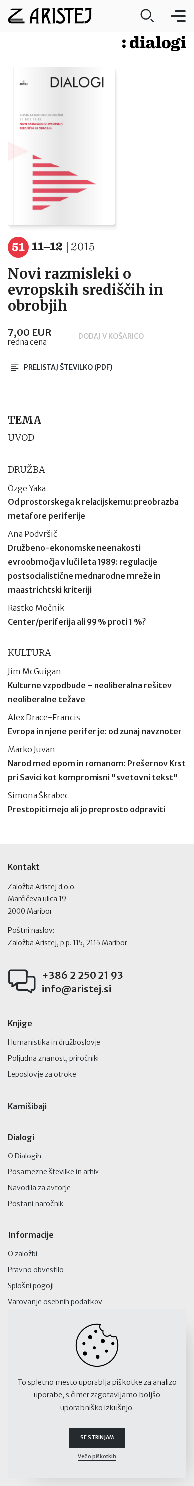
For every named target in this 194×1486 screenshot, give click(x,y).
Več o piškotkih (97, 1456)
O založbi (22, 1253)
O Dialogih (24, 1156)
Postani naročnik (36, 1203)
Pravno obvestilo (36, 1269)
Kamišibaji (27, 1106)
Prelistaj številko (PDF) (68, 367)
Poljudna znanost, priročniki (53, 1058)
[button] (178, 16)
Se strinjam (97, 1437)
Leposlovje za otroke (42, 1074)
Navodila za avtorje (39, 1187)
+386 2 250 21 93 (82, 975)
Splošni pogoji (31, 1285)
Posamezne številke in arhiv (53, 1171)
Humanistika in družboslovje (54, 1042)
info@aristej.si (76, 989)
